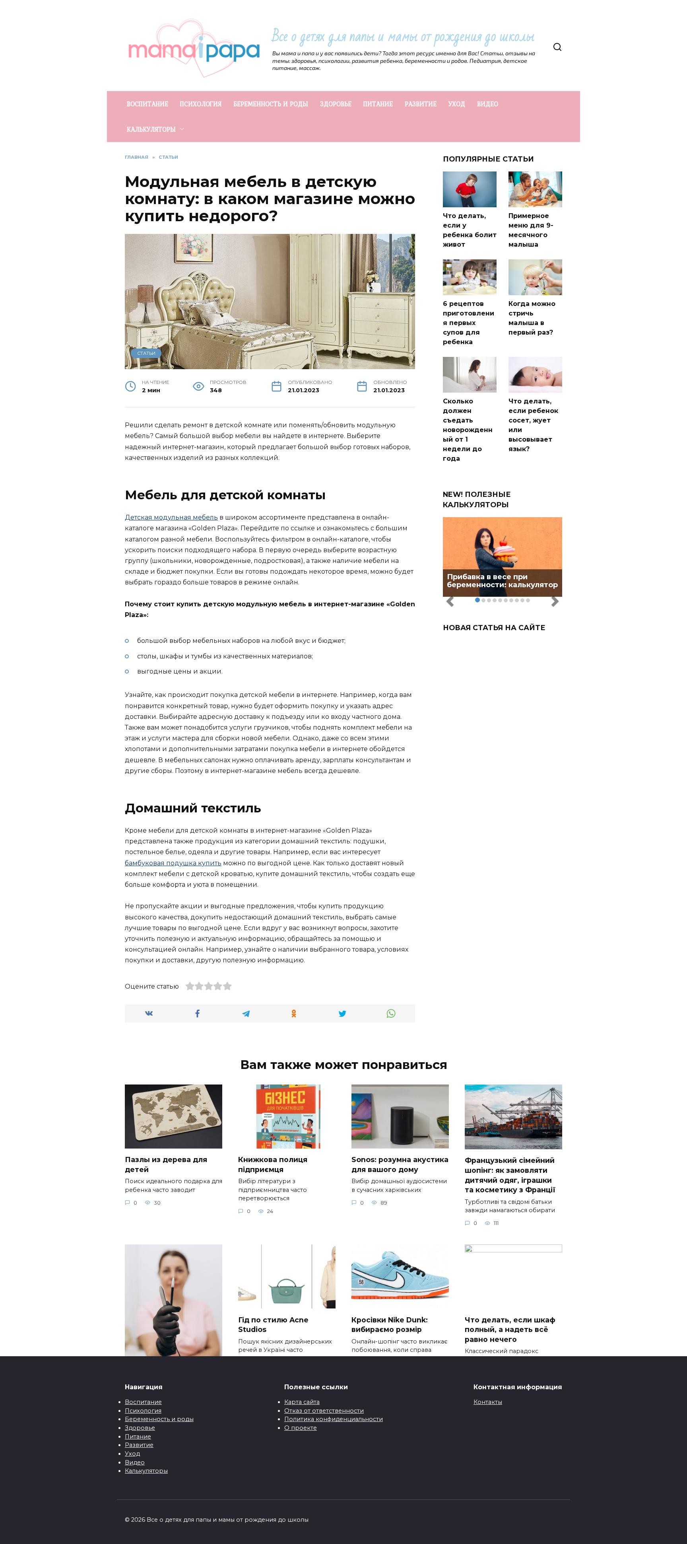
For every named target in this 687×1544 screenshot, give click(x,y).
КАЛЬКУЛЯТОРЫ (151, 129)
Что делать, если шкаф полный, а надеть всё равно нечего (510, 1329)
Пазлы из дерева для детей (166, 1164)
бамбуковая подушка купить (173, 863)
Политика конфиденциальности (333, 1419)
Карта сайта (302, 1402)
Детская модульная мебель (171, 517)
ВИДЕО (487, 104)
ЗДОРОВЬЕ (335, 104)
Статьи (146, 353)
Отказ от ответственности (324, 1410)
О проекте (300, 1427)
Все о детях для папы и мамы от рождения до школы (403, 36)
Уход (132, 1453)
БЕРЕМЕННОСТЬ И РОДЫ (270, 104)
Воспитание (143, 1402)
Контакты (488, 1402)
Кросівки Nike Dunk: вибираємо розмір (389, 1324)
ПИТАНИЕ (378, 104)
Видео (135, 1462)
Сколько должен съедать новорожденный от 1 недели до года (468, 429)
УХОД (456, 104)
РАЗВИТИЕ (421, 104)
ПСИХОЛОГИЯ (200, 104)
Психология (143, 1410)
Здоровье (140, 1427)
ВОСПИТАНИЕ (147, 104)
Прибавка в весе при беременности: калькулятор (502, 580)
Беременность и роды (159, 1419)
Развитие (139, 1445)
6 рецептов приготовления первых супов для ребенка (468, 323)
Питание (138, 1436)
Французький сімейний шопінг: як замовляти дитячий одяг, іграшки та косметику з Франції (510, 1175)
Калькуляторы (146, 1470)
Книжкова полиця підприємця (272, 1164)
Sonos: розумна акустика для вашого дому (399, 1164)
